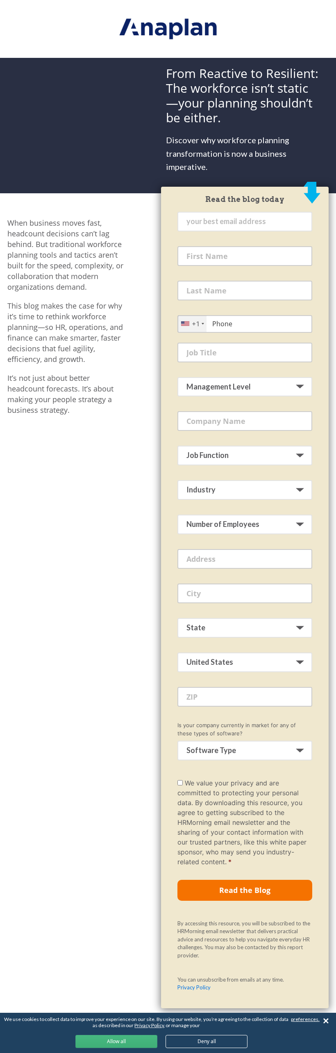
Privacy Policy (194, 987)
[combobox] (192, 324)
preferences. (305, 1019)
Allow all (116, 1041)
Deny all (207, 1041)
